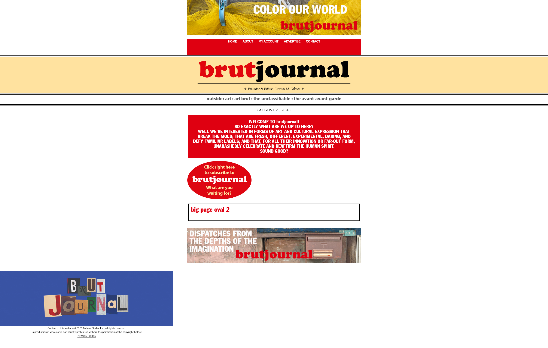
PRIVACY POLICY (86, 336)
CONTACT (313, 41)
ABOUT (248, 41)
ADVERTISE (292, 41)
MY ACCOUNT (268, 41)
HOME (232, 41)
